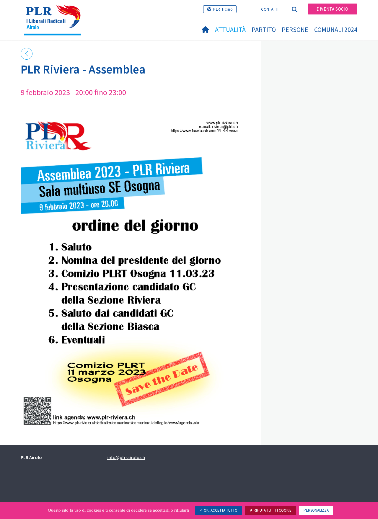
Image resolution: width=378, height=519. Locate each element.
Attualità (230, 29)
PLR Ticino (223, 9)
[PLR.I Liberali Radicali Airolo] (55, 12)
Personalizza (316, 510)
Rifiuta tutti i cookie (272, 510)
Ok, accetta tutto (220, 510)
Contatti (269, 9)
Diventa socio (332, 9)
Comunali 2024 (335, 29)
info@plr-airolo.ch (126, 457)
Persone (295, 29)
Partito (264, 29)
